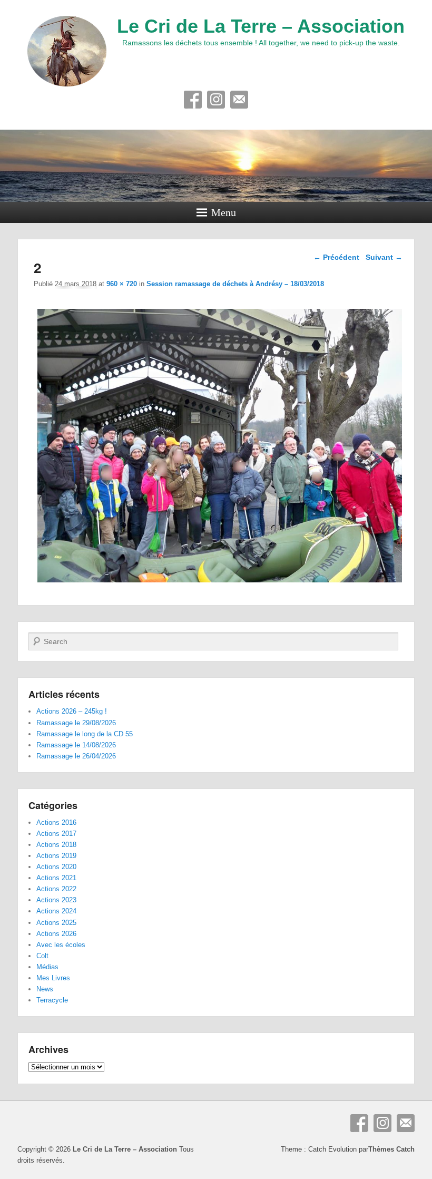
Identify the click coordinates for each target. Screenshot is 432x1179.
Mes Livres (53, 978)
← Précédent (336, 257)
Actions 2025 (56, 923)
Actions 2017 (56, 833)
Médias (47, 967)
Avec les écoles (60, 945)
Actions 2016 (56, 822)
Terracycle (52, 1000)
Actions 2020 (56, 867)
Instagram (216, 100)
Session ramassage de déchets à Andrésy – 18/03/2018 (235, 284)
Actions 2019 (56, 856)
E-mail (239, 100)
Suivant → (384, 257)
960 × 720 (121, 284)
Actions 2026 (56, 934)
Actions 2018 (56, 845)
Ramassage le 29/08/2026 (76, 723)
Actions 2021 (56, 878)
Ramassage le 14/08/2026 (76, 745)
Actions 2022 (56, 889)
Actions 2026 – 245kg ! (71, 711)
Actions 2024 (56, 911)
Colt (42, 956)
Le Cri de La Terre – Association (261, 26)
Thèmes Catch (391, 1149)
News (44, 989)
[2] (220, 582)
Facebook (193, 100)
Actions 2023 (56, 900)
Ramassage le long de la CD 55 (84, 734)
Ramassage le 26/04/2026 (76, 756)
